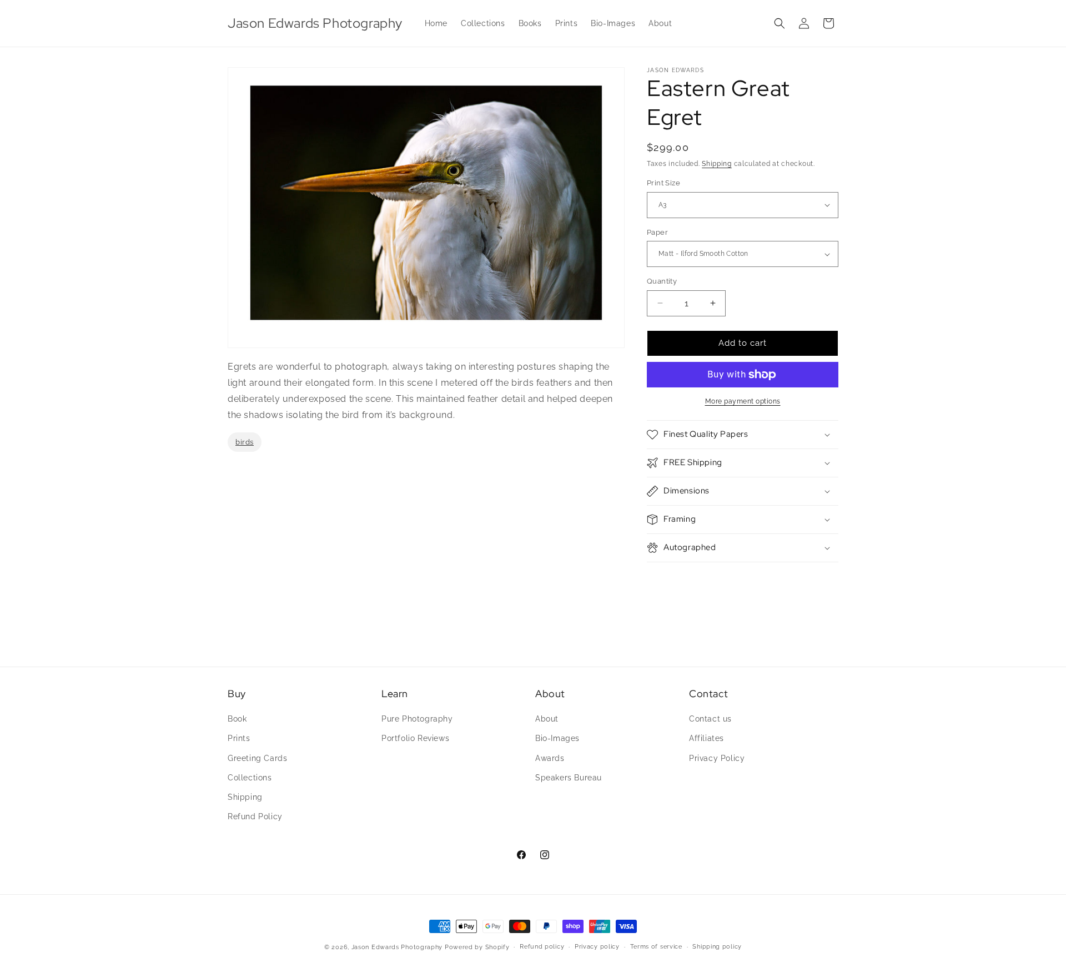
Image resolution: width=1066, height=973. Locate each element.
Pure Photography (417, 718)
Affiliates (706, 738)
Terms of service (656, 946)
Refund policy (542, 946)
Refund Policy (255, 816)
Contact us (710, 718)
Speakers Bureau (568, 777)
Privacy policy (597, 946)
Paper (657, 232)
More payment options (743, 401)
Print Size (663, 183)
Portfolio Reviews (415, 738)
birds (244, 441)
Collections (250, 777)
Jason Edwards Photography (397, 947)
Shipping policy (717, 946)
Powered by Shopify (477, 947)
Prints (239, 738)
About (547, 718)
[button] (779, 23)
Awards (550, 758)
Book (237, 718)
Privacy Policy (717, 758)
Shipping (717, 164)
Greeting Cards (257, 758)
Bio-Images (557, 738)
